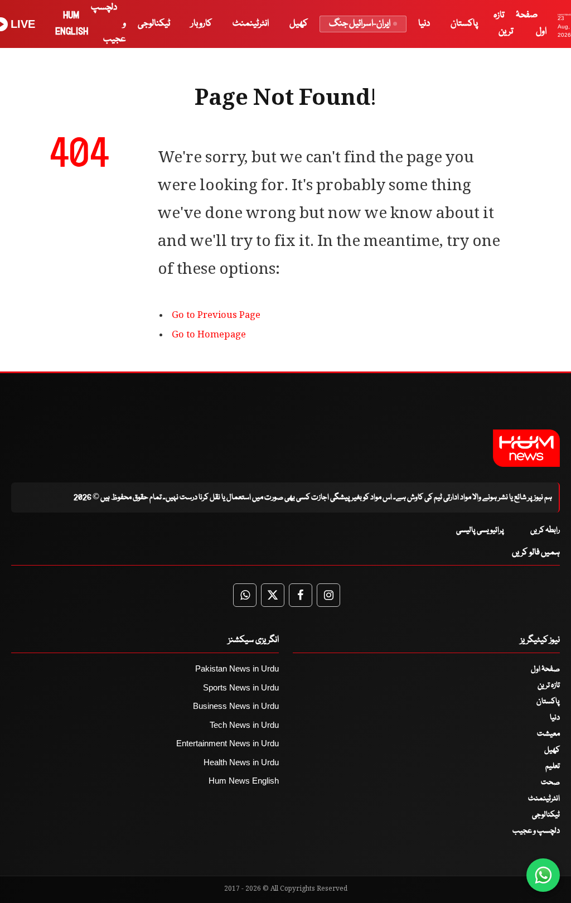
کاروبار (201, 24)
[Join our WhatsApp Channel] (543, 875)
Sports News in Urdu (241, 687)
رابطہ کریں (545, 530)
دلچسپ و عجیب (536, 831)
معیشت (548, 734)
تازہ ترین (549, 685)
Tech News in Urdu (244, 725)
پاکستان (464, 24)
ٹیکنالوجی (154, 24)
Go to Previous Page (216, 316)
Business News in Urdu (236, 706)
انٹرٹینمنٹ (251, 24)
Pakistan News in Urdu (237, 668)
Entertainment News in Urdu (227, 743)
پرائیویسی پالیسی (480, 530)
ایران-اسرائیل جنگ (359, 24)
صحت (550, 782)
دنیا (424, 24)
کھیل (298, 24)
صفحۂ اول (545, 669)
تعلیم (552, 766)
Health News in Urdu (241, 762)
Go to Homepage (209, 335)
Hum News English (244, 780)
